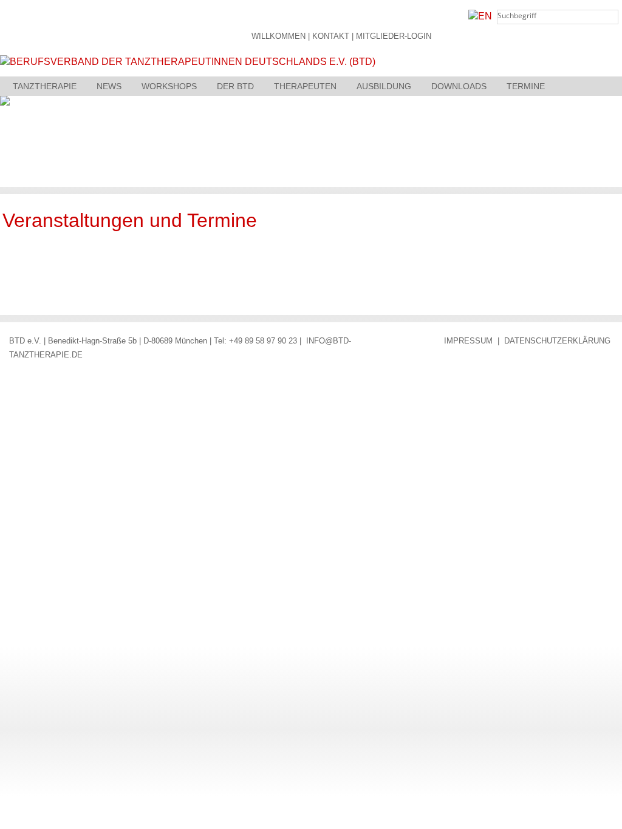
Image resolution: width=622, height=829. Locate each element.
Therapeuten (305, 86)
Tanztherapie (45, 86)
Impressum (468, 340)
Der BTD (235, 86)
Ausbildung (384, 86)
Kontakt (330, 37)
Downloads (459, 86)
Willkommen (278, 37)
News (109, 86)
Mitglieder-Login (393, 37)
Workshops (169, 86)
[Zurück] (584, 269)
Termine (526, 86)
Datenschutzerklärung (557, 340)
